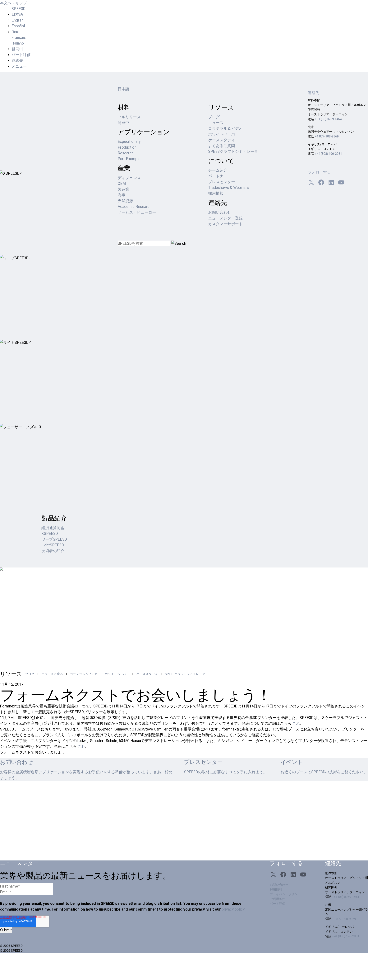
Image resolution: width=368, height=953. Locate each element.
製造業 (123, 189)
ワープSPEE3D (54, 539)
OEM (122, 183)
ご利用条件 (277, 899)
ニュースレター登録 (225, 218)
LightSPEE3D (52, 545)
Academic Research (134, 206)
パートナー (217, 176)
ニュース (215, 122)
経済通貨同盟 (52, 527)
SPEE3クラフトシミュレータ (233, 151)
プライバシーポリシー (285, 894)
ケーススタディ (221, 140)
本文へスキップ (13, 3)
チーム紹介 (217, 170)
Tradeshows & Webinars (228, 187)
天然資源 (125, 201)
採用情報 (215, 193)
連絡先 (17, 60)
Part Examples (130, 158)
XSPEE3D (49, 533)
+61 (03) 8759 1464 (328, 119)
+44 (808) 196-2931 (328, 154)
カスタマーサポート (225, 224)
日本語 (123, 89)
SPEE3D (18, 8)
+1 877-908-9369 (327, 136)
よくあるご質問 (221, 145)
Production (127, 147)
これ (296, 723)
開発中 (123, 122)
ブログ (214, 117)
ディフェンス (129, 177)
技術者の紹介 (52, 550)
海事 (121, 195)
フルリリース (129, 117)
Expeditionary (129, 141)
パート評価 (21, 54)
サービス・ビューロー (137, 212)
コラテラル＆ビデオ (225, 128)
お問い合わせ (219, 212)
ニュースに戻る (52, 674)
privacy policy (233, 909)
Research (126, 153)
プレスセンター (221, 182)
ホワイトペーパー (223, 134)
